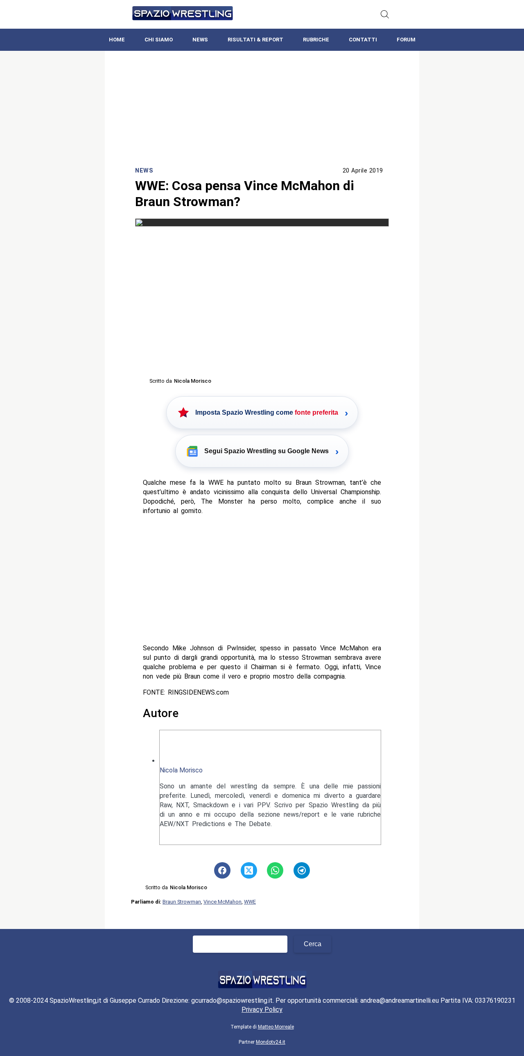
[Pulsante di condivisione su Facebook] (222, 870)
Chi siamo (159, 39)
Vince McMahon (222, 902)
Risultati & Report (255, 39)
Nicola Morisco (181, 770)
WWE (250, 902)
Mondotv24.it (270, 1042)
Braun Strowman (182, 902)
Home (117, 39)
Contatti (363, 39)
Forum (406, 39)
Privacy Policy (262, 1009)
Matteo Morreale (276, 1027)
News (200, 39)
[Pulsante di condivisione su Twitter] (249, 870)
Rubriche (316, 39)
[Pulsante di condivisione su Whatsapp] (275, 870)
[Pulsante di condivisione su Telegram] (302, 870)
